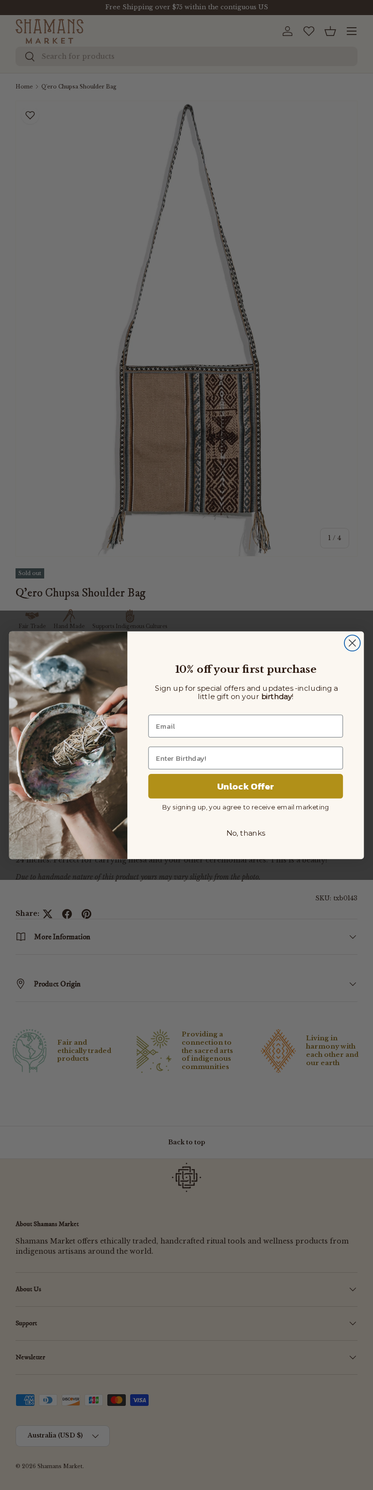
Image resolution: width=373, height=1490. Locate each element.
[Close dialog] (352, 643)
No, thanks (245, 833)
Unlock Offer (245, 786)
